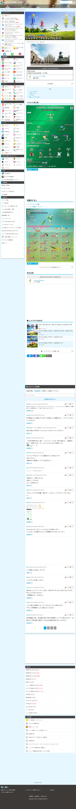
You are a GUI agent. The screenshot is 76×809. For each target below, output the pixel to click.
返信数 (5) (29, 423)
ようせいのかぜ (55, 237)
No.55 (28, 615)
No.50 (28, 526)
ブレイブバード (44, 260)
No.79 (28, 567)
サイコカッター (66, 244)
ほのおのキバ (66, 252)
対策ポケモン (33, 93)
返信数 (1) (29, 522)
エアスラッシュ (33, 237)
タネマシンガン (61, 215)
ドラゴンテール (66, 237)
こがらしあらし (44, 246)
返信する (29, 433)
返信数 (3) (29, 623)
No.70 (28, 587)
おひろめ (32, 95)
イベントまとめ (33, 91)
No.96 (28, 427)
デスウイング (44, 238)
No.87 (28, 490)
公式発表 (50, 84)
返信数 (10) (29, 411)
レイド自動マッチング (35, 207)
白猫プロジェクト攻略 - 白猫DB (8, 790)
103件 (42, 42)
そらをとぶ (54, 238)
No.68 (28, 577)
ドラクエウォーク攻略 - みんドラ (32, 790)
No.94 (28, 452)
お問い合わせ (44, 796)
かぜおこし (43, 237)
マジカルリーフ (61, 216)
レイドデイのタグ (35, 97)
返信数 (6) (29, 534)
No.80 (28, 502)
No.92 (28, 475)
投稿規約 (37, 391)
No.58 (28, 415)
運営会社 (37, 796)
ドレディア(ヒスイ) (39, 280)
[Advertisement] (50, 184)
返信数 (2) (29, 448)
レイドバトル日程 (33, 204)
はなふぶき (68, 215)
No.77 (28, 467)
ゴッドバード (55, 253)
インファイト (69, 217)
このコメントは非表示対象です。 (34, 470)
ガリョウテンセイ (34, 238)
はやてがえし (69, 218)
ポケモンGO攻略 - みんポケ (15, 2)
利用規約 (31, 796)
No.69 (28, 438)
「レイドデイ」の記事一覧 (50, 351)
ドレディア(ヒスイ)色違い (39, 76)
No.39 (28, 404)
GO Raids (52, 790)
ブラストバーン (66, 260)
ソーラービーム (69, 216)
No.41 (28, 602)
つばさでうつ (55, 252)
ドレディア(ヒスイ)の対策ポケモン (50, 267)
